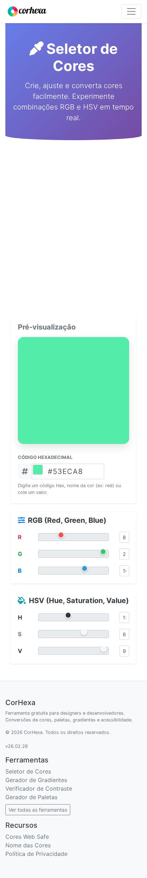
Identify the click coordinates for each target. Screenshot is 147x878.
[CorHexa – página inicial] (27, 11)
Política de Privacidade (36, 853)
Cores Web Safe (27, 836)
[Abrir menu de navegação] (131, 11)
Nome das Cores (28, 845)
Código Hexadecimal (45, 457)
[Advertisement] (73, 225)
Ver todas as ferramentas (38, 810)
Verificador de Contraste (38, 788)
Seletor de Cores (28, 771)
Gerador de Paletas (31, 797)
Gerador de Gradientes (36, 779)
